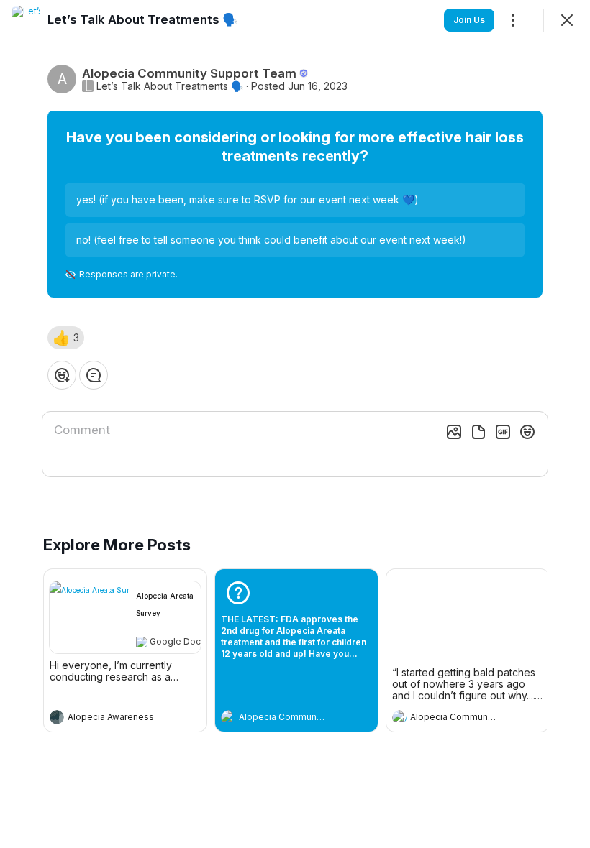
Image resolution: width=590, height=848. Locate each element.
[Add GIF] (502, 431)
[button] (65, 337)
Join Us (469, 19)
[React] (62, 375)
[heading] (111, 718)
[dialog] (295, 424)
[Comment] (93, 375)
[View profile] (57, 717)
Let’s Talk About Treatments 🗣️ (169, 86)
